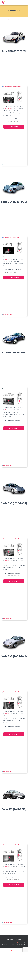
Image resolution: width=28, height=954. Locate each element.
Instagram (10, 939)
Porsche (7, 20)
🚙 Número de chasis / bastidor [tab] (11, 86)
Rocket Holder (22, 943)
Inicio (2, 20)
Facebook (18, 939)
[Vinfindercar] (4, 3)
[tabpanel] (14, 125)
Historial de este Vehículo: (12, 119)
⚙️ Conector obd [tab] (7, 164)
